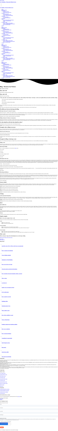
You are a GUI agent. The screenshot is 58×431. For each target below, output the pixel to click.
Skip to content (2, 0)
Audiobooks (3, 18)
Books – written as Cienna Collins (8, 40)
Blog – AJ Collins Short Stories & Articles (9, 23)
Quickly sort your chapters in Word (8, 287)
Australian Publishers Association (4, 390)
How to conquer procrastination (7, 250)
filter (15, 148)
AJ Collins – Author (4, 22)
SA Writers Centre (2, 380)
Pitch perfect (4, 347)
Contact (3, 25)
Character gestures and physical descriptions (9, 269)
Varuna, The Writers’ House (3, 383)
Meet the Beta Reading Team (7, 12)
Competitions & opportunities (7, 338)
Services (19, 396)
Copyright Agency (2, 393)
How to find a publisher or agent (7, 315)
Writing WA (1, 386)
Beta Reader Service (6, 11)
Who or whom (4, 278)
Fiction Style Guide (6, 31)
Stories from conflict (5, 352)
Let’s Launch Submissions (6, 17)
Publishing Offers (5, 301)
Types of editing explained (6, 255)
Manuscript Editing (4, 27)
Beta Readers (3, 10)
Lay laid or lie (4, 282)
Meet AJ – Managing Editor (7, 20)
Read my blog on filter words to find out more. (6, 237)
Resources (3, 30)
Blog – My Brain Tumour (6, 24)
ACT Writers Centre (2, 373)
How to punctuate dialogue (6, 333)
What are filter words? (6, 310)
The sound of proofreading (6, 356)
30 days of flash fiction (6, 319)
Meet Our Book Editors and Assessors (8, 37)
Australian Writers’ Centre (3, 374)
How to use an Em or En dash (7, 264)
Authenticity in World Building (7, 259)
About (2, 19)
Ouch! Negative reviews (6, 342)
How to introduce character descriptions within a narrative (12, 273)
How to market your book (6, 296)
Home (2, 9)
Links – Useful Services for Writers (8, 15)
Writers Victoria (2, 384)
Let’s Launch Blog (5, 34)
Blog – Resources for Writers (7, 14)
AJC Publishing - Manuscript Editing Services (6, 7)
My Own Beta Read (5, 292)
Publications (3, 16)
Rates (4, 21)
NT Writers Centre (2, 377)
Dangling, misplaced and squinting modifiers (9, 324)
